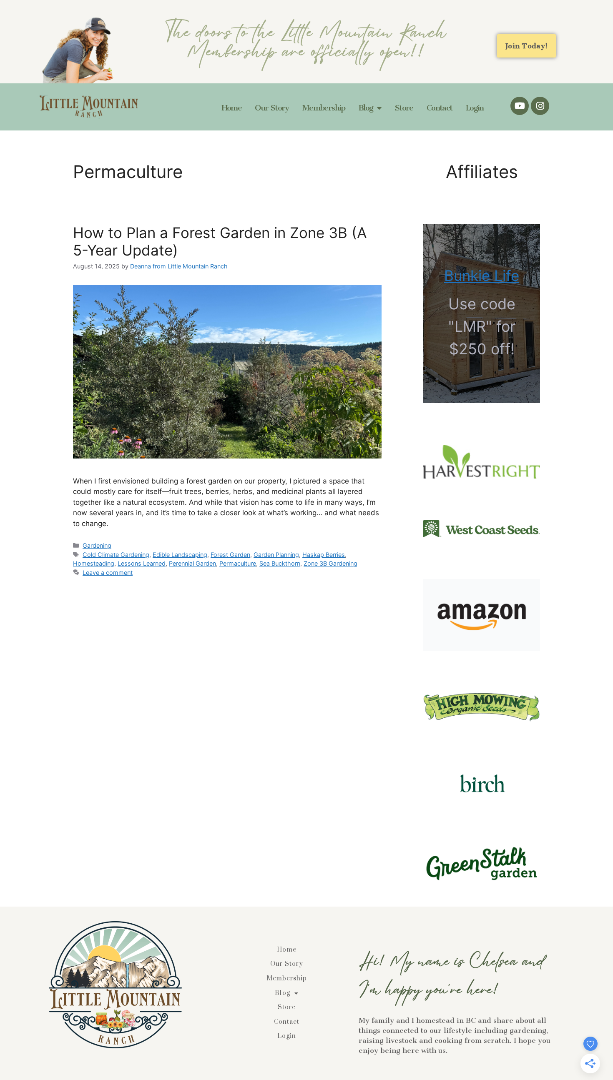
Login (475, 108)
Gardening (97, 545)
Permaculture (237, 563)
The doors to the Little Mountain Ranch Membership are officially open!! (306, 46)
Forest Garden (230, 554)
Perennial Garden (192, 563)
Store (403, 108)
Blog (366, 108)
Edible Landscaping (180, 554)
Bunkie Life (481, 275)
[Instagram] (540, 106)
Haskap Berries (323, 554)
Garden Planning (276, 554)
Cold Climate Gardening (116, 554)
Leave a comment (108, 572)
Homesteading (93, 563)
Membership (323, 108)
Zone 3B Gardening (330, 563)
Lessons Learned (142, 563)
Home (231, 108)
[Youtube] (519, 106)
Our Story (272, 108)
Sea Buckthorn (279, 563)
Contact (439, 108)
